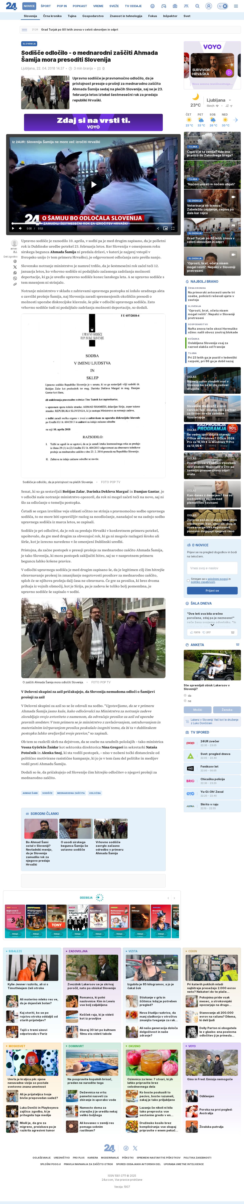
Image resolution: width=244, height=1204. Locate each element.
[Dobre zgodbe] (152, 6)
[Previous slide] (168, 898)
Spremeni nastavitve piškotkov (159, 1157)
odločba (95, 793)
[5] (57, 921)
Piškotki (128, 1157)
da (189, 695)
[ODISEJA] (92, 897)
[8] (119, 921)
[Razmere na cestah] (186, 6)
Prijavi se (212, 590)
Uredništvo (62, 1157)
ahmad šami (30, 793)
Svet (187, 16)
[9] (140, 921)
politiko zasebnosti (203, 582)
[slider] (93, 223)
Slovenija (30, 16)
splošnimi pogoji (218, 579)
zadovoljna (78, 951)
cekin (192, 951)
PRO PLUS (78, 1157)
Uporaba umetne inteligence (184, 1164)
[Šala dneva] (232, 632)
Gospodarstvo (93, 16)
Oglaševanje (42, 1157)
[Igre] (163, 6)
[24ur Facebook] (126, 1148)
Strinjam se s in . (211, 580)
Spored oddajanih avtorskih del (138, 1164)
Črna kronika (52, 16)
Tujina (72, 16)
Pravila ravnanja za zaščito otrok (88, 1164)
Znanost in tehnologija (126, 16)
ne (189, 701)
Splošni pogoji (50, 1164)
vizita (132, 951)
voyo (192, 1046)
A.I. (15, 251)
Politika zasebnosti (197, 1157)
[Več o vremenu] (235, 120)
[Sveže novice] (24, 29)
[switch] (222, 6)
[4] (36, 921)
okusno (134, 1046)
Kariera (92, 1157)
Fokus (152, 16)
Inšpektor (170, 16)
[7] (98, 921)
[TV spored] (175, 6)
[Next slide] (174, 898)
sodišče (47, 793)
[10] (161, 921)
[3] (15, 921)
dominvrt (76, 1046)
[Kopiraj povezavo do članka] (15, 284)
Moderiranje (110, 1157)
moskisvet (17, 1046)
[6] (77, 921)
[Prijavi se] (208, 6)
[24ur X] (135, 1148)
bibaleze (15, 951)
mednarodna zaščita (71, 793)
